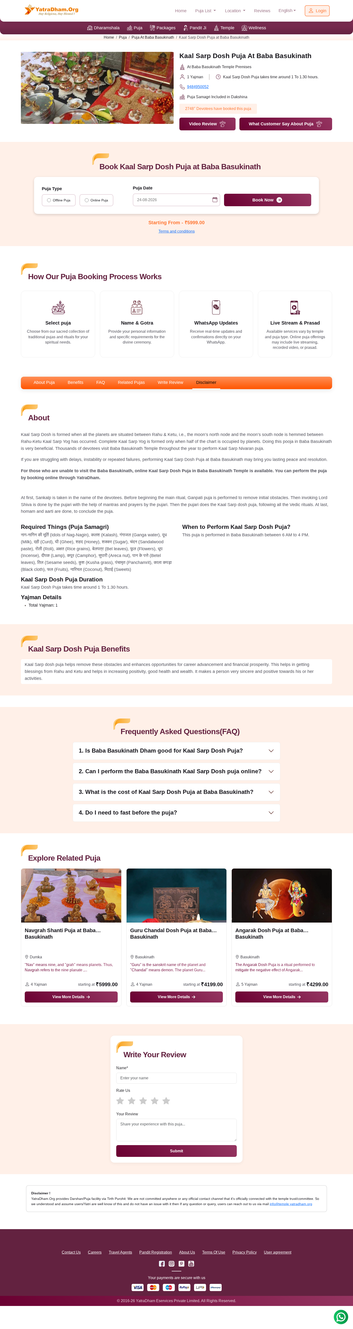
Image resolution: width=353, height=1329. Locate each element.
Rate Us (123, 1090)
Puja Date (142, 188)
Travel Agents (120, 1252)
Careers (95, 1252)
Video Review (203, 123)
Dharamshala (107, 27)
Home (181, 10)
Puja (138, 27)
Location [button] (233, 10)
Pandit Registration (155, 1252)
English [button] (285, 10)
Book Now (263, 200)
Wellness (257, 27)
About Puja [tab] (44, 382)
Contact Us (71, 1252)
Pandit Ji (198, 27)
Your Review (127, 1114)
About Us (187, 1252)
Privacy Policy (244, 1252)
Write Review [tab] (170, 382)
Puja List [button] (204, 10)
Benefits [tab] (75, 382)
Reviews (262, 10)
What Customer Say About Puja (281, 123)
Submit (176, 1151)
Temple (227, 27)
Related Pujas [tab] (131, 382)
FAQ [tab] (100, 382)
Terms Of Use (213, 1252)
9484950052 (198, 87)
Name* (122, 1068)
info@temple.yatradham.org (291, 1204)
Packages (166, 27)
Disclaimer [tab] (206, 382)
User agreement (277, 1252)
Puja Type (52, 188)
